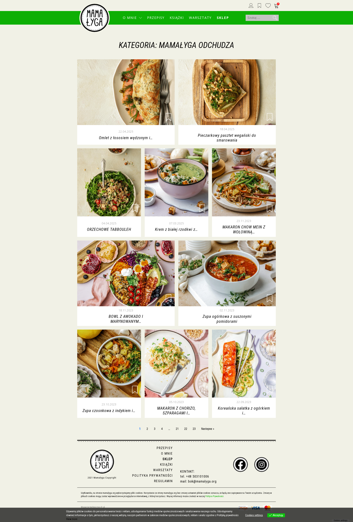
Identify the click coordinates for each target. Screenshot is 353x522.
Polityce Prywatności (214, 496)
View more (71, 519)
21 (177, 429)
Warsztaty (200, 17)
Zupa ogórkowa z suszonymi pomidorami (227, 319)
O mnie (130, 17)
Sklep (223, 17)
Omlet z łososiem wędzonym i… (126, 138)
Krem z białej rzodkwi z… (176, 229)
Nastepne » (207, 429)
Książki (177, 17)
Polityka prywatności (152, 475)
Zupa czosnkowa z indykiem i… (109, 410)
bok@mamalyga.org (202, 481)
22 (185, 429)
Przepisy (156, 17)
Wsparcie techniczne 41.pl (93, 507)
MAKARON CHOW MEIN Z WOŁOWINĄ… (243, 229)
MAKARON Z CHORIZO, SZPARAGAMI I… (176, 410)
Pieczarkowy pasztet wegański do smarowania (227, 137)
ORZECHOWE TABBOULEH (109, 229)
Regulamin (163, 481)
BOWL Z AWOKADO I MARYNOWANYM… (126, 319)
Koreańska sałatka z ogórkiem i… (244, 410)
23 (194, 429)
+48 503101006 (197, 476)
